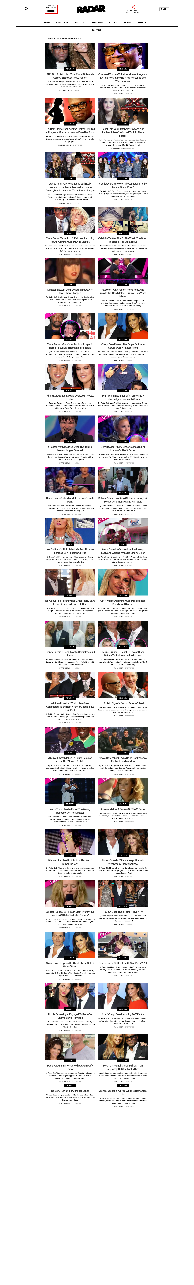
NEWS (47, 22)
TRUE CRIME (96, 22)
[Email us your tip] (51, 13)
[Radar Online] (91, 9)
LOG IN (165, 9)
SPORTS (141, 22)
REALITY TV (62, 22)
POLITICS (79, 22)
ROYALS (113, 22)
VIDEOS (127, 22)
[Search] (26, 10)
